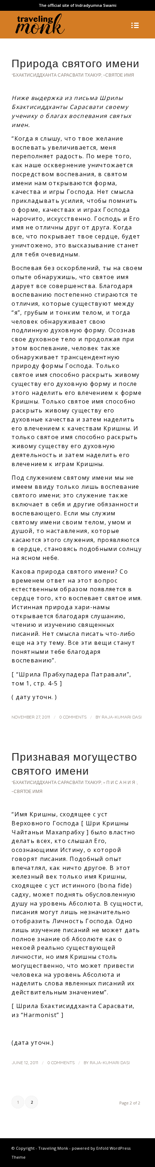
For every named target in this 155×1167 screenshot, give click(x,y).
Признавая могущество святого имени (74, 764)
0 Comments (73, 717)
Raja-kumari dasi (122, 717)
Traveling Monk (53, 1148)
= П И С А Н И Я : (120, 782)
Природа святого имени (76, 63)
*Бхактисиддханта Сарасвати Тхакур (56, 75)
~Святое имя (118, 75)
